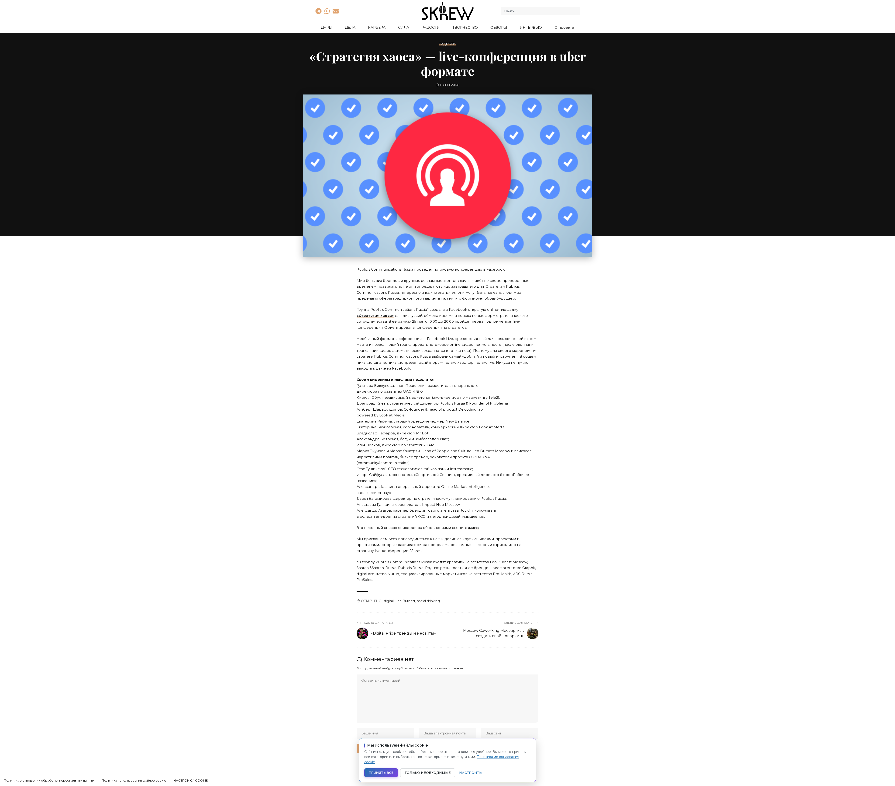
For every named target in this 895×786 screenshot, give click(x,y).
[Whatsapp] (327, 11)
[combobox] (540, 11)
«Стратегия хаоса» (375, 315)
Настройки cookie (190, 780)
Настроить (470, 773)
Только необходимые (428, 773)
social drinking (428, 601)
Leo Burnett (405, 601)
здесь (473, 527)
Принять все (381, 773)
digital (389, 601)
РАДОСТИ (447, 43)
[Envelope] (336, 11)
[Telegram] (318, 11)
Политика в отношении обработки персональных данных (49, 780)
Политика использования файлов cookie (134, 780)
